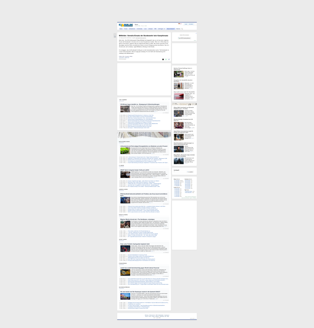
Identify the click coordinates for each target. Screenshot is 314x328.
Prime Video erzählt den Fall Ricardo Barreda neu (139, 231)
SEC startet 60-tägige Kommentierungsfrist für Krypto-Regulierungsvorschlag (145, 283)
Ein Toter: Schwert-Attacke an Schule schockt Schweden (140, 116)
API (165, 316)
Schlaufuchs (132, 28)
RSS (168, 316)
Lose (145, 28)
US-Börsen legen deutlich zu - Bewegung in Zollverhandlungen (139, 104)
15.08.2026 (176, 190)
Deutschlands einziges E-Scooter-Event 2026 (138, 308)
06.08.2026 (187, 184)
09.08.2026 (187, 180)
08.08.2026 (187, 181)
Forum (125, 28)
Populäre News (188, 191)
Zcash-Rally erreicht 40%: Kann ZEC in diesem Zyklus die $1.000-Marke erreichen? (146, 280)
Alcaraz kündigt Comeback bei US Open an (183, 119)
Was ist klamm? (170, 28)
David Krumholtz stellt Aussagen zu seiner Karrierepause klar (184, 143)
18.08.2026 (176, 184)
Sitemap (146, 315)
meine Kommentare (185, 197)
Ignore (191, 197)
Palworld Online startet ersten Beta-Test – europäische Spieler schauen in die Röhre (146, 206)
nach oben (192, 318)
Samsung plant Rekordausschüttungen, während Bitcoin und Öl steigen (144, 281)
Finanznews (123, 263)
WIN (155, 28)
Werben (178, 28)
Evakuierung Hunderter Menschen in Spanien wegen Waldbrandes (143, 123)
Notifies (194, 197)
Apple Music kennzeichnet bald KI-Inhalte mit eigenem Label (183, 131)
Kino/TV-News (123, 214)
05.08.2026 (187, 185)
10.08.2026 (176, 196)
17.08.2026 (176, 185)
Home (146, 316)
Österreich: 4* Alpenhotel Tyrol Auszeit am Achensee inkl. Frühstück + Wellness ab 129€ (147, 158)
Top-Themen (123, 99)
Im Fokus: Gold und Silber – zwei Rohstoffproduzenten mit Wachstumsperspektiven (146, 305)
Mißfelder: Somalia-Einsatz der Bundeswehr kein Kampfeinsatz (143, 35)
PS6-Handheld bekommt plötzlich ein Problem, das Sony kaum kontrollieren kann (143, 194)
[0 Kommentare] (122, 59)
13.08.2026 (176, 192)
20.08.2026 (176, 181)
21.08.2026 (176, 180)
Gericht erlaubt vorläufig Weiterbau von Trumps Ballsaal (140, 119)
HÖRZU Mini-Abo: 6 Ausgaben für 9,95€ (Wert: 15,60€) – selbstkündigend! (144, 183)
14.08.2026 (176, 191)
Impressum (166, 315)
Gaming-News (123, 189)
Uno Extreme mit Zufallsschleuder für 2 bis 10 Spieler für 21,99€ (142, 161)
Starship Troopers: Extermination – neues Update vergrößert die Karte (143, 210)
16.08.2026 (176, 188)
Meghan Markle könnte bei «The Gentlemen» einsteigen (137, 219)
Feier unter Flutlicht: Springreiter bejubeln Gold (134, 244)
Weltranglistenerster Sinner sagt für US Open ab (138, 257)
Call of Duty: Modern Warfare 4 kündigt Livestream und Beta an (142, 207)
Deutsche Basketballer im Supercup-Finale (137, 255)
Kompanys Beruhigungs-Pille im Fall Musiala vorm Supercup (141, 260)
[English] (181, 24)
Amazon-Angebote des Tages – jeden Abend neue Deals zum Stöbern (143, 181)
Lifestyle (150, 28)
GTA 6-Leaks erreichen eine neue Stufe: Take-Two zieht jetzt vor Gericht (144, 212)
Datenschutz (152, 315)
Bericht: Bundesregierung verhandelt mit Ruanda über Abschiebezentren (144, 120)
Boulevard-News (124, 141)
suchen (191, 172)
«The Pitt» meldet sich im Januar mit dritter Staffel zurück (140, 232)
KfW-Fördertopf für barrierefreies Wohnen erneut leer (139, 126)
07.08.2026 (187, 183)
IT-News (121, 165)
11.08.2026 (176, 195)
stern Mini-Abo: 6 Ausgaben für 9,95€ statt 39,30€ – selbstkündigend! (143, 185)
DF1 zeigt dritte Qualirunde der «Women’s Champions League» (142, 236)
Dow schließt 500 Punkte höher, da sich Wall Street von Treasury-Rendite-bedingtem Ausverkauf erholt (150, 278)
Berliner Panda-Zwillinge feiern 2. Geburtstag (183, 68)
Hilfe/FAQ (162, 316)
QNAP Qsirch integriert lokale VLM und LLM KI (134, 170)
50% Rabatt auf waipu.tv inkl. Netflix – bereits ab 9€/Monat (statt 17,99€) (144, 186)
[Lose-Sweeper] (182, 29)
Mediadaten (161, 315)
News (121, 28)
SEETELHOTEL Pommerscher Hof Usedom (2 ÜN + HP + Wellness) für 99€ (144, 159)
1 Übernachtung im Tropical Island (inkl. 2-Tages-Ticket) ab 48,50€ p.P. (143, 157)
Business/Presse (124, 287)
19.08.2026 (176, 183)
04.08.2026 (187, 186)
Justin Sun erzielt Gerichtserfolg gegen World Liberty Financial (139, 268)
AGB (157, 315)
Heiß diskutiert (188, 192)
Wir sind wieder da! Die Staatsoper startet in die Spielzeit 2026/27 (140, 292)
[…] (155, 111)
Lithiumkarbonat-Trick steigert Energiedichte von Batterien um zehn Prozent (143, 146)
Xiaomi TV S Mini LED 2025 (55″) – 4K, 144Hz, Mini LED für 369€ (142, 235)
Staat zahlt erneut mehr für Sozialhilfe (184, 92)
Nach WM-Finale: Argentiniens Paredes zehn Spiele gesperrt (141, 259)
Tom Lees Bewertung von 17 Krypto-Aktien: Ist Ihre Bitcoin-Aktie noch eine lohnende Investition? (149, 284)
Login (186, 24)
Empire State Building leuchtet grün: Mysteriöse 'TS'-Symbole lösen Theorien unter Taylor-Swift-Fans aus (151, 162)
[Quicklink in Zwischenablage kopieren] (115, 35)
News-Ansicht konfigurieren (190, 196)
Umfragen (161, 28)
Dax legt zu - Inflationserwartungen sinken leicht (138, 127)
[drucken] (115, 37)
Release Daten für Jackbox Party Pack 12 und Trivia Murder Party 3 (143, 209)
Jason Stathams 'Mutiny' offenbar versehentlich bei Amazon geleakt (143, 233)
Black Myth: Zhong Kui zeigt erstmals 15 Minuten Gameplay (184, 155)
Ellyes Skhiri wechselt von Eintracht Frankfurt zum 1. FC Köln (184, 108)
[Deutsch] (179, 24)
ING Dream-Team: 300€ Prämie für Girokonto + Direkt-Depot (141, 182)
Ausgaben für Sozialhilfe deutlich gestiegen (183, 80)
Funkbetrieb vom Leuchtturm (134, 304)
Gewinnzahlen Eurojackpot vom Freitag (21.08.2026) (139, 122)
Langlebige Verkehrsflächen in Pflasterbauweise (138, 306)
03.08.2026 (187, 188)
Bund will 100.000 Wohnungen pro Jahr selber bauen (140, 125)
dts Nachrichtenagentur (141, 37)
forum (195, 40)
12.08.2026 (176, 193)
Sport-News (123, 239)
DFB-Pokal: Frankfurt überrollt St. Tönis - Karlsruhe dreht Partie (142, 118)
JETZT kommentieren (185, 38)
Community (139, 28)
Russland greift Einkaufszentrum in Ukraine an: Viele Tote (140, 115)
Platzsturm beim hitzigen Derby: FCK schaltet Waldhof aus (141, 256)
